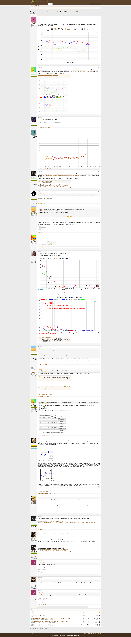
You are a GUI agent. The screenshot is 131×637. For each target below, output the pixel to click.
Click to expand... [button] (69, 216)
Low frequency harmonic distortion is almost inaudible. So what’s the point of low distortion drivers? (59, 386)
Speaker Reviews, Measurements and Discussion (48, 613)
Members (66, 3)
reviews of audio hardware (48, 8)
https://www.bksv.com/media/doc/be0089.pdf (82, 71)
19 (55, 625)
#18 (99, 560)
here (77, 8)
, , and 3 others (44, 396)
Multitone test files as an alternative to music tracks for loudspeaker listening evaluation (51, 621)
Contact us (84, 633)
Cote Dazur (96, 625)
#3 (99, 117)
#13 (99, 438)
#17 (99, 545)
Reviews (39, 3)
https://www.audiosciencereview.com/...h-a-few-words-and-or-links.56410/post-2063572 (82, 187)
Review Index (45, 3)
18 (54, 625)
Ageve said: (40, 348)
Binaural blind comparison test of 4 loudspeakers (45, 392)
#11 (99, 367)
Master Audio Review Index (47, 181)
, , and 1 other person (46, 168)
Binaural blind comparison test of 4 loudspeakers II (45, 394)
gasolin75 (34, 613)
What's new (55, 3)
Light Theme (33, 633)
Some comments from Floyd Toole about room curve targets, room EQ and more (49, 391)
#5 (99, 171)
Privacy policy (95, 633)
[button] (58, 4)
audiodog (32, 13)
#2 (99, 67)
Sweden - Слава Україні (34, 218)
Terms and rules (89, 633)
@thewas (42, 439)
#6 (99, 191)
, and (44, 127)
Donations (61, 3)
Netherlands (35, 203)
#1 (99, 17)
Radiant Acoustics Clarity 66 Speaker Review (42, 624)
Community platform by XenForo (60, 635)
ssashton (97, 616)
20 (56, 625)
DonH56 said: (41, 193)
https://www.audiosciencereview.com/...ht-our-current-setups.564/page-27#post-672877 (53, 186)
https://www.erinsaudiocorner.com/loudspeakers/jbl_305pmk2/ (49, 19)
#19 (99, 577)
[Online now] (33, 71)
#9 (99, 251)
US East (36, 79)
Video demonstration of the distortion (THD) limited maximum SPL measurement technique (51, 618)
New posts (31, 5)
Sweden (36, 262)
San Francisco (35, 542)
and (42, 114)
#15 (99, 516)
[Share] (98, 17)
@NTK (39, 119)
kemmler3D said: (41, 592)
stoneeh (34, 619)
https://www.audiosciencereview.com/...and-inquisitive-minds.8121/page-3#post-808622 (55, 185)
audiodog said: (41, 207)
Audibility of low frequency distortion (48, 376)
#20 (99, 590)
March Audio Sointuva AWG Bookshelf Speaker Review (48, 75)
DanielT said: (40, 369)
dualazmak (96, 622)
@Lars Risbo (71, 439)
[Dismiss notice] (99, 8)
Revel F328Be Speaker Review (47, 337)
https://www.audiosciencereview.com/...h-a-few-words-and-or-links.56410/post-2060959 (55, 187)
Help (98, 633)
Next (35, 15)
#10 (99, 346)
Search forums (36, 5)
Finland (36, 245)
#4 (99, 130)
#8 (99, 235)
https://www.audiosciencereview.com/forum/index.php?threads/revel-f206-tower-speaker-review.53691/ (60, 175)
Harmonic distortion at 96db (39, 615)
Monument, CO (35, 184)
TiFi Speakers (35, 622)
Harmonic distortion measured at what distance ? (43, 612)
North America (35, 452)
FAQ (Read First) (34, 3)
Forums (50, 3)
